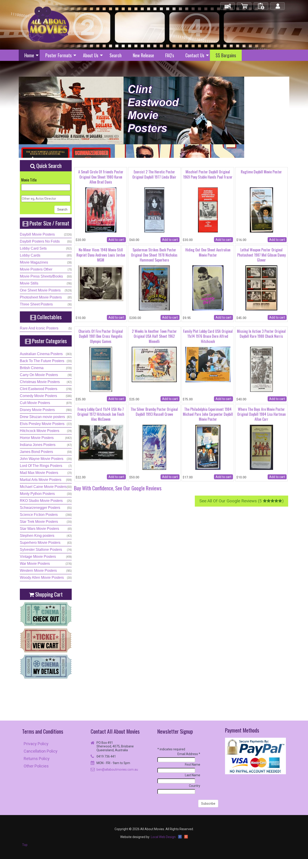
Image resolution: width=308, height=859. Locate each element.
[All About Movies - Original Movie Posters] (48, 24)
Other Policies (36, 766)
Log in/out (278, 4)
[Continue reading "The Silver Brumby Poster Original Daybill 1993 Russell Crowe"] (154, 449)
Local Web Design (163, 837)
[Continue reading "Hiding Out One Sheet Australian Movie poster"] (208, 290)
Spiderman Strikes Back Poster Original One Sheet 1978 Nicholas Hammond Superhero (154, 255)
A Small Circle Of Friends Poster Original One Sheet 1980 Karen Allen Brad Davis (100, 177)
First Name (192, 764)
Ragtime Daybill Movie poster (261, 172)
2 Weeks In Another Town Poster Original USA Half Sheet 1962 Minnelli (154, 336)
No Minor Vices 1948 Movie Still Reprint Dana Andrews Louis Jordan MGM (100, 255)
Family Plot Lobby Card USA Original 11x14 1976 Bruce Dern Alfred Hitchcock (208, 336)
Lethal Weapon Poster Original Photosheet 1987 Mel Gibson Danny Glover (261, 255)
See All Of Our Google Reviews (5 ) (241, 500)
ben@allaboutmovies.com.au (117, 769)
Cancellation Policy (40, 751)
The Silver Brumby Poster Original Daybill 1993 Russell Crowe (154, 412)
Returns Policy (37, 758)
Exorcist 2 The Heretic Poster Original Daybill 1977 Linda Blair (154, 174)
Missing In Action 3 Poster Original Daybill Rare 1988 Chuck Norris (261, 333)
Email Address (188, 754)
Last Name (192, 775)
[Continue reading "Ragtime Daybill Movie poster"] (261, 212)
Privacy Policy (36, 743)
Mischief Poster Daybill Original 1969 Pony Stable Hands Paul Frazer (207, 174)
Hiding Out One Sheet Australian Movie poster (207, 252)
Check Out (228, 4)
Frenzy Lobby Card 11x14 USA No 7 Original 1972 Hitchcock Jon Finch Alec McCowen (100, 414)
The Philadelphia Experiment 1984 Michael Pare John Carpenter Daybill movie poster (208, 414)
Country (194, 786)
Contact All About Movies (115, 731)
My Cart (244, 4)
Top (25, 845)
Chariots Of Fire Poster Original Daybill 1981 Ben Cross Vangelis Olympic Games (100, 336)
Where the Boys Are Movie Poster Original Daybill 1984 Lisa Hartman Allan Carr (261, 414)
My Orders (261, 4)
